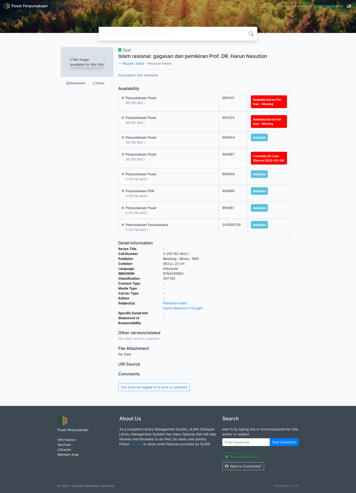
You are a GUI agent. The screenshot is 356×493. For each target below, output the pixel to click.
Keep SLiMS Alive (243, 457)
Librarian (64, 449)
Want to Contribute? (245, 466)
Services (64, 445)
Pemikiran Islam (175, 303)
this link (136, 444)
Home (282, 6)
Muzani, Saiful (133, 63)
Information (66, 440)
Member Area (301, 6)
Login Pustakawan (329, 6)
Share (100, 83)
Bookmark (77, 83)
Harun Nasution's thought (183, 308)
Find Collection (284, 442)
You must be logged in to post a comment (154, 387)
